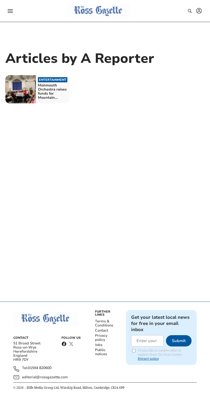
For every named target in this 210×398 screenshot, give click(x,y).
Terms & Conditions (104, 323)
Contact (101, 330)
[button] (10, 11)
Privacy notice (148, 359)
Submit (179, 341)
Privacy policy (101, 337)
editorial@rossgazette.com (45, 377)
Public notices (101, 351)
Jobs (98, 344)
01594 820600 (39, 368)
